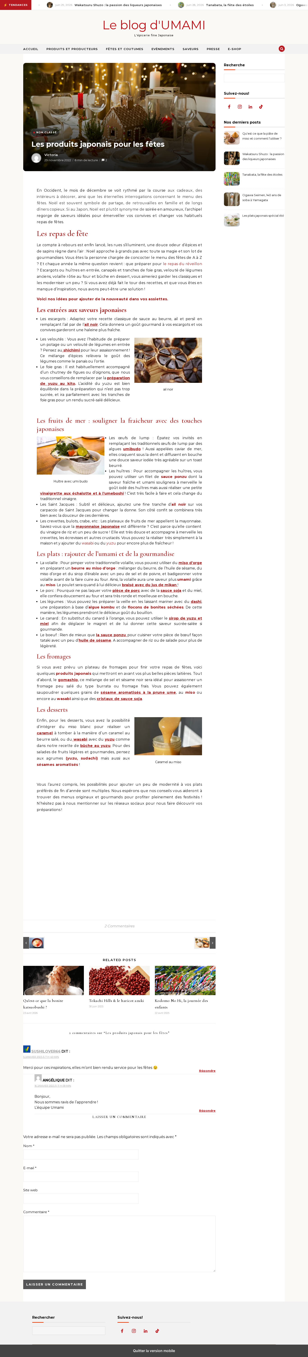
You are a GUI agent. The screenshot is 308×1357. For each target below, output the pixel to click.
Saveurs (191, 49)
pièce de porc (126, 590)
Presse (213, 49)
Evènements (163, 49)
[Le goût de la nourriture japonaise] (205, 943)
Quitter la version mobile (154, 1350)
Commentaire (36, 1212)
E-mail (30, 1168)
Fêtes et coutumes (124, 49)
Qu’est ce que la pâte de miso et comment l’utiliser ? (262, 136)
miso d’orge (190, 563)
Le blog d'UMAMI (154, 25)
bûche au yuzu (95, 746)
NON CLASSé (46, 132)
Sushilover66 (46, 1051)
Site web (30, 1190)
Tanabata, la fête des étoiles (262, 174)
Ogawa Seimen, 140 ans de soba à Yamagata (261, 197)
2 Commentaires (119, 926)
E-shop (234, 49)
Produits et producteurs (72, 49)
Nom (28, 1146)
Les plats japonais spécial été (263, 215)
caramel (45, 733)
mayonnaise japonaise (98, 526)
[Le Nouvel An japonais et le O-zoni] (33, 943)
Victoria (51, 155)
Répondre (207, 1070)
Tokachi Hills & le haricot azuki (116, 1000)
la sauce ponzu (111, 635)
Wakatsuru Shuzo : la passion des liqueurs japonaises (263, 156)
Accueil (30, 49)
